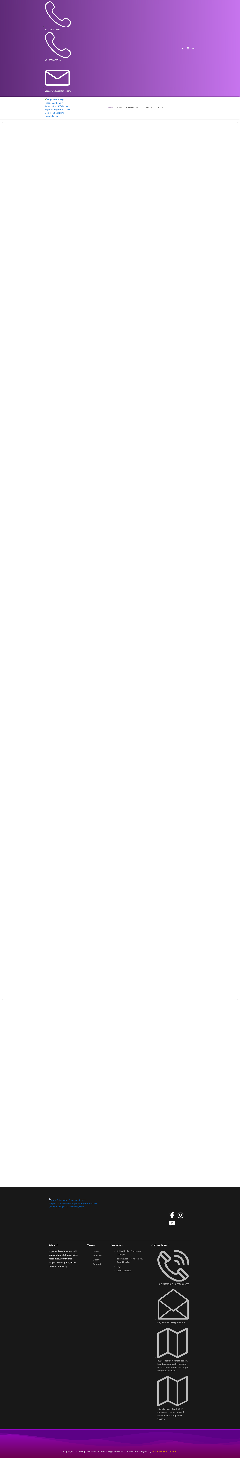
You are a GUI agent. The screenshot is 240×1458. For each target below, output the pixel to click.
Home (110, 108)
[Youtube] (193, 48)
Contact (160, 108)
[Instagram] (188, 48)
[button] (2, 122)
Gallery (148, 108)
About (119, 108)
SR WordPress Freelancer (164, 1451)
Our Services (132, 108)
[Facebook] (182, 48)
